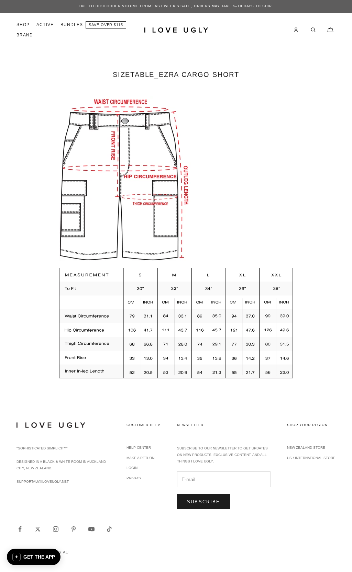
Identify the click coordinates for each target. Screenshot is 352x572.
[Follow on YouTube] (91, 529)
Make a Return (140, 458)
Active (44, 24)
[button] (33, 557)
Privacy (134, 478)
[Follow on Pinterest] (73, 529)
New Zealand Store (306, 447)
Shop (23, 24)
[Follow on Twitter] (37, 529)
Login (132, 468)
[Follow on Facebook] (19, 529)
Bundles (71, 24)
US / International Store (311, 458)
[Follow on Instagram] (55, 529)
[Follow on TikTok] (109, 529)
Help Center (138, 447)
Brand (24, 35)
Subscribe (203, 501)
